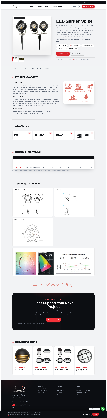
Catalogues (54, 6)
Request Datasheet (78, 53)
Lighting (39, 6)
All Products (41, 392)
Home (13, 12)
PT (33, 405)
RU (13, 407)
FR (17, 405)
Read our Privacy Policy (14, 415)
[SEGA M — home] (16, 6)
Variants (32, 68)
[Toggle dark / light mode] (79, 6)
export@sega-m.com (33, 2)
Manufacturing (60, 390)
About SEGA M (60, 388)
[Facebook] (86, 2)
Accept (95, 414)
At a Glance (24, 68)
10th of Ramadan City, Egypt (19, 2)
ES (26, 405)
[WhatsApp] (84, 2)
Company (46, 6)
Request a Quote (87, 6)
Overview (16, 68)
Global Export (60, 395)
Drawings (39, 68)
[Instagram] (89, 2)
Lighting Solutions (22, 12)
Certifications (60, 392)
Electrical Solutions (43, 388)
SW (29, 405)
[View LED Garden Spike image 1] (15, 59)
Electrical (32, 6)
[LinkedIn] (91, 2)
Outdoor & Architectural (35, 12)
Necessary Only (86, 414)
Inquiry (47, 68)
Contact (60, 6)
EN (13, 405)
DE (23, 405)
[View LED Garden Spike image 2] (21, 59)
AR (20, 405)
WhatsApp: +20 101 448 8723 (83, 390)
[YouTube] (93, 2)
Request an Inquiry (52, 319)
